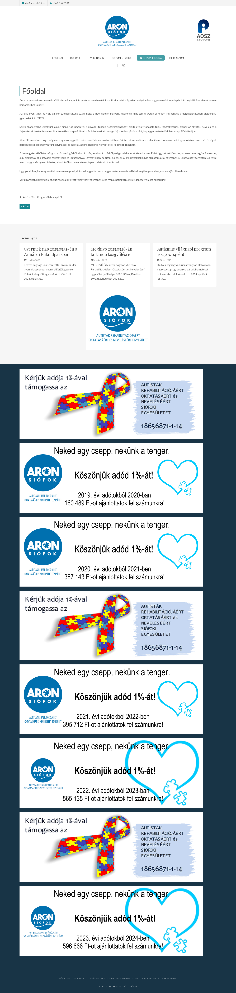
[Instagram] (124, 65)
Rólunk (75, 58)
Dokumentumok (122, 58)
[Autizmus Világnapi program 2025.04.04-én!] (184, 265)
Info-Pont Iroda (150, 58)
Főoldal (57, 58)
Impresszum (176, 58)
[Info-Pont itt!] (203, 29)
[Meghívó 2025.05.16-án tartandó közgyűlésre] (118, 296)
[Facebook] (118, 65)
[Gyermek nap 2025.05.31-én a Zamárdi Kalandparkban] (51, 265)
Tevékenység (95, 58)
